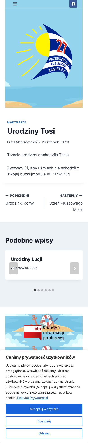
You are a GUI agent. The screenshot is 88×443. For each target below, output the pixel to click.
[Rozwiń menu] (15, 3)
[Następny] (74, 268)
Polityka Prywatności (32, 398)
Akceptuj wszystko (44, 409)
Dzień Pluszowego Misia (66, 203)
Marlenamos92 (26, 142)
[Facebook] (73, 4)
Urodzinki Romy (19, 200)
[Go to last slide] (13, 268)
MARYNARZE (16, 122)
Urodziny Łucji (26, 259)
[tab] (35, 290)
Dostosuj (44, 421)
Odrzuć (44, 433)
